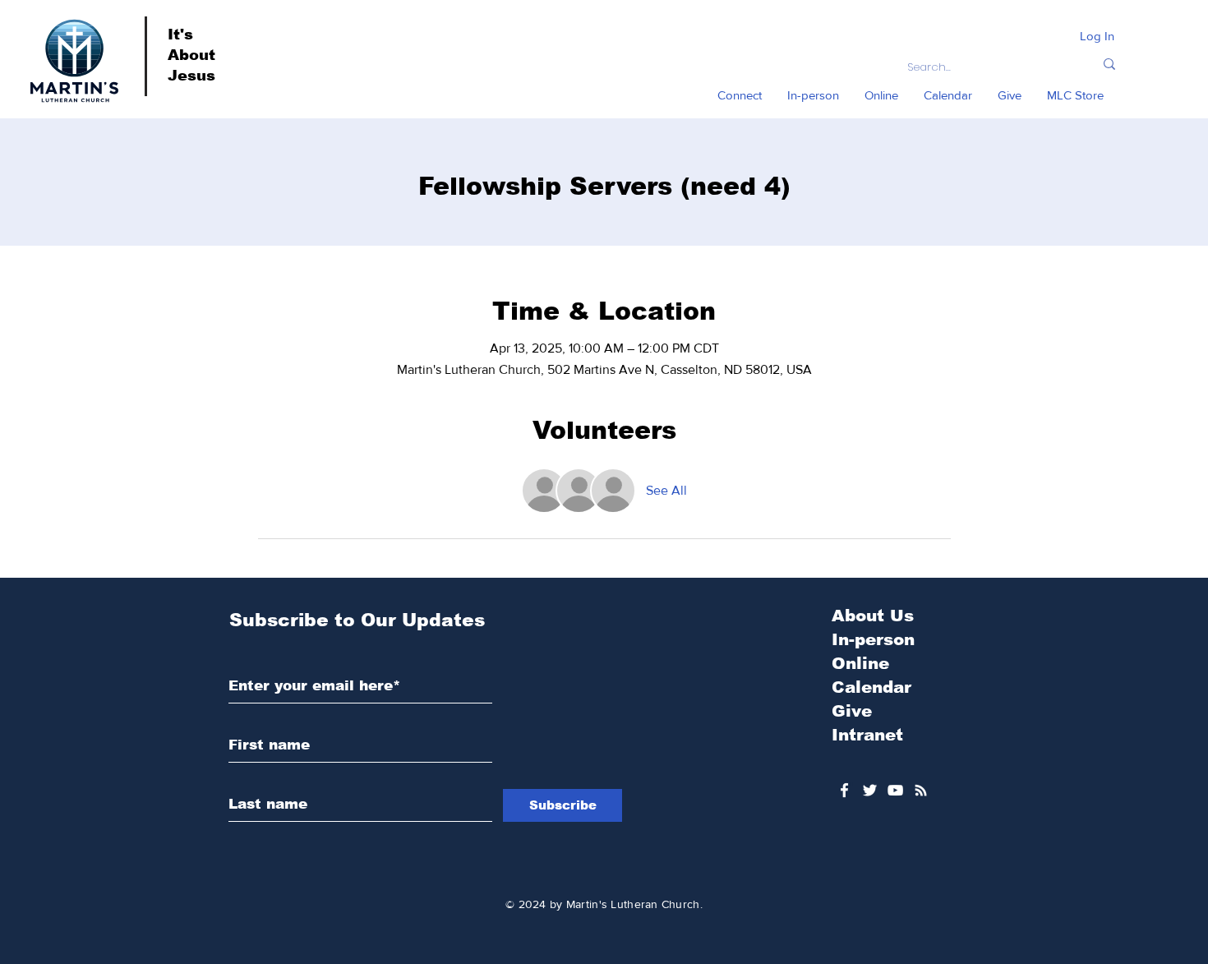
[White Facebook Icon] (844, 790)
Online (860, 663)
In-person (873, 639)
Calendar (871, 687)
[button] (739, 95)
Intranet (867, 735)
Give (852, 711)
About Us (873, 616)
